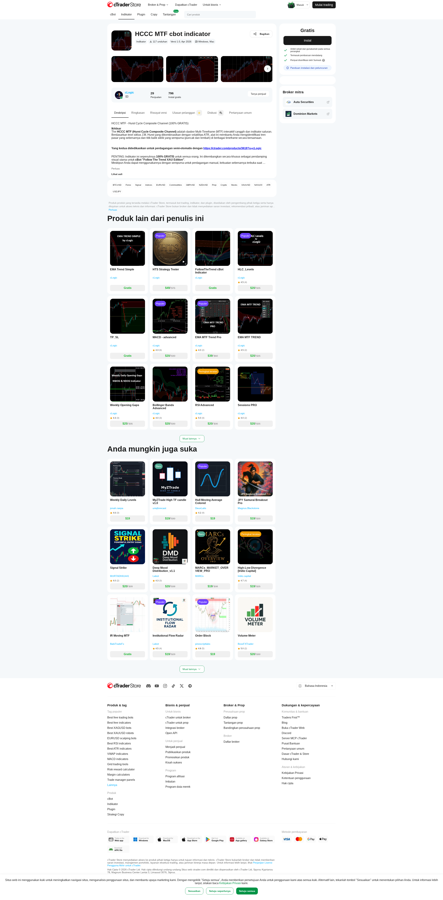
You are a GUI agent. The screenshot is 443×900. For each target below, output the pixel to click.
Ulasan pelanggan (183, 112)
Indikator (126, 14)
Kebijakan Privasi (230, 883)
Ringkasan (138, 112)
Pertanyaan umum (240, 112)
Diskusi (212, 112)
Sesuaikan (194, 891)
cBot (113, 14)
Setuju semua (247, 891)
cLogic (129, 92)
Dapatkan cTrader (186, 4)
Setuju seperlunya (219, 891)
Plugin (141, 14)
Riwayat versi (158, 112)
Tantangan (170, 13)
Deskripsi (120, 112)
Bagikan (264, 34)
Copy (154, 14)
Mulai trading (324, 5)
